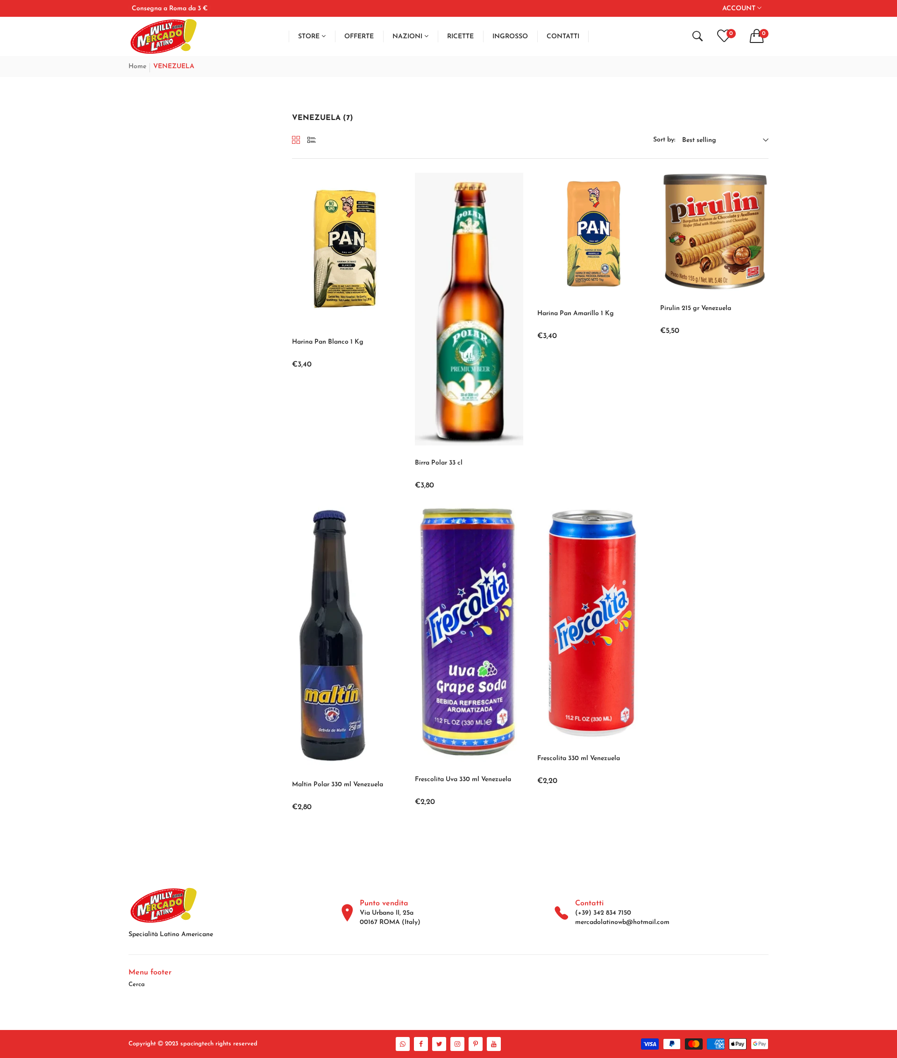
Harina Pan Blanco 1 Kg (327, 342)
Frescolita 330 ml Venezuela (578, 758)
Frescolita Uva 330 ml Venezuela (463, 779)
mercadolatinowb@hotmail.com (622, 922)
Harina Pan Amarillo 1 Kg (575, 313)
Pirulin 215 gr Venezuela (695, 308)
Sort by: (664, 140)
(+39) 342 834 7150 (603, 913)
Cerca (136, 984)
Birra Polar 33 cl (439, 462)
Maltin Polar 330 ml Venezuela (337, 784)
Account (739, 8)
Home (137, 66)
